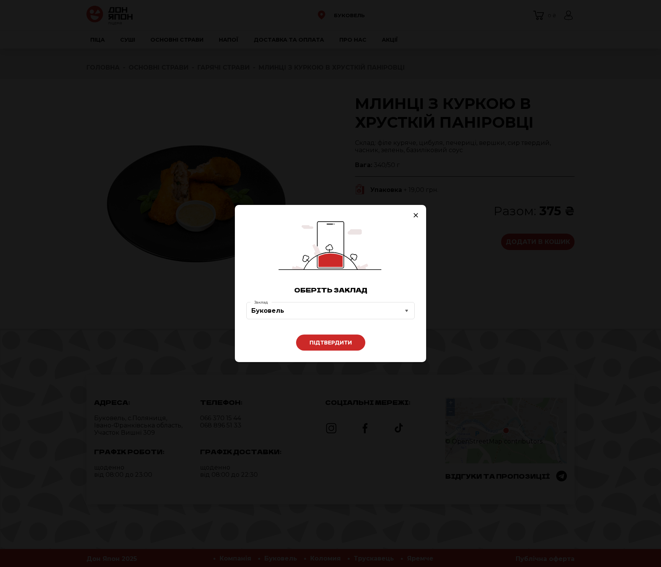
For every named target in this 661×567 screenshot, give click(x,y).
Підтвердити (330, 342)
